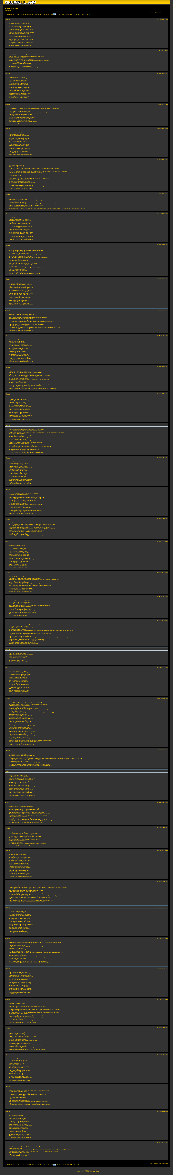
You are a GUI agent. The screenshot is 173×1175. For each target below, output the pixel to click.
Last (87, 14)
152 (82, 14)
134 (33, 14)
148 (71, 14)
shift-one (96, 1173)
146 (66, 14)
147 (68, 14)
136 (38, 14)
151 (79, 14)
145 (63, 14)
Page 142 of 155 (11, 14)
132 (28, 14)
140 (49, 14)
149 (74, 14)
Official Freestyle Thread (11, 8)
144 (60, 14)
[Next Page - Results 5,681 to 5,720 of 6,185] (85, 14)
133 (30, 14)
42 (23, 14)
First (18, 14)
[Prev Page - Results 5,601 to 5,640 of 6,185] (20, 14)
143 (57, 14)
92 (25, 14)
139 (46, 14)
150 (76, 14)
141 (52, 14)
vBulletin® (89, 1170)
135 (36, 14)
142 (55, 14)
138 (44, 14)
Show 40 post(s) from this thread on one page (159, 12)
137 (41, 14)
